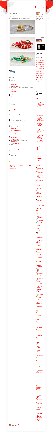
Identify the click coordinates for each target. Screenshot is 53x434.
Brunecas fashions (39, 268)
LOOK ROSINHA (39, 106)
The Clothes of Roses (39, 303)
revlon (40, 75)
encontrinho (42, 66)
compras (41, 64)
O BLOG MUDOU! (39, 373)
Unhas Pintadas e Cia (39, 240)
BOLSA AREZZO (39, 133)
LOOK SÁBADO (39, 136)
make (43, 70)
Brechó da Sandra (39, 261)
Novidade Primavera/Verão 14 (40, 299)
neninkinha (12, 143)
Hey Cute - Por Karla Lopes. (40, 227)
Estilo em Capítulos (39, 360)
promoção (37, 75)
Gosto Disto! (38, 174)
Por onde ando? (38, 165)
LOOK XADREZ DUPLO (39, 122)
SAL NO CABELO (39, 131)
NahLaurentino (38, 344)
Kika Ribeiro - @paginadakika (40, 211)
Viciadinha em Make (39, 386)
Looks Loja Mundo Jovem (39, 230)
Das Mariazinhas (39, 365)
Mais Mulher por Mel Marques (40, 291)
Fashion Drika (38, 199)
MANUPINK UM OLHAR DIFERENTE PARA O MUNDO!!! (39, 159)
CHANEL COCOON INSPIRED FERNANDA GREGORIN (40, 107)
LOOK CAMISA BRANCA (40, 105)
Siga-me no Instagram (39, 156)
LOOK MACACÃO (39, 119)
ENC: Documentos (39, 245)
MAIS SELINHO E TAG (39, 102)
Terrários (38, 213)
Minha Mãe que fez (39, 249)
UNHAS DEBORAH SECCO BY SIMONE (40, 109)
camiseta (41, 62)
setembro (38, 145)
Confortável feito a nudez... (39, 252)
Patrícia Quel (12, 130)
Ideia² (37, 232)
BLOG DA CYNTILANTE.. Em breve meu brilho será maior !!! (40, 358)
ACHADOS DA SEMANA (39, 257)
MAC (41, 70)
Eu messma (38, 350)
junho (38, 148)
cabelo (38, 62)
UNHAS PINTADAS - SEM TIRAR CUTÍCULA (40, 141)
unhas (37, 78)
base (43, 60)
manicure (37, 71)
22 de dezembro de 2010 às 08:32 (14, 133)
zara (39, 79)
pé (38, 73)
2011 (37, 99)
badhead (42, 60)
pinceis (40, 73)
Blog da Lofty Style (39, 410)
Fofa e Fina (12, 160)
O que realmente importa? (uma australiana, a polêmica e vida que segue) (40, 238)
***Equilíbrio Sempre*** (39, 167)
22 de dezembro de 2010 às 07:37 (14, 128)
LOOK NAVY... (38, 103)
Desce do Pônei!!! (39, 251)
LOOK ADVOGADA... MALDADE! (39, 125)
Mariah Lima (43, 71)
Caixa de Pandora (39, 389)
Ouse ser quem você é (39, 222)
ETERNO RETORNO (39, 387)
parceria (37, 73)
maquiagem (39, 71)
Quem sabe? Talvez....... (39, 330)
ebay (38, 66)
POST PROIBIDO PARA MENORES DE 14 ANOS (40, 117)
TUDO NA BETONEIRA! (39, 265)
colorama (37, 64)
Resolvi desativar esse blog (39, 327)
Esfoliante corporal (39, 315)
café (39, 62)
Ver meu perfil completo (38, 19)
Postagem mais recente (11, 165)
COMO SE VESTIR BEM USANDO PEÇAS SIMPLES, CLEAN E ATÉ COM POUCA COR (40, 206)
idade (36, 68)
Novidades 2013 (38, 319)
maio (38, 149)
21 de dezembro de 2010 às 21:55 (14, 84)
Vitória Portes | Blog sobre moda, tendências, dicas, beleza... (40, 413)
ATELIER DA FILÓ (39, 289)
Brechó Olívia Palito (39, 193)
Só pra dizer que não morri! (39, 335)
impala (43, 68)
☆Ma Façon (38, 242)
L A (11, 149)
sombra (43, 76)
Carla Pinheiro (41, 12)
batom (37, 61)
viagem (42, 78)
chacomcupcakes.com (39, 208)
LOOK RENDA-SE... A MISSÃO (40, 104)
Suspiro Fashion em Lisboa (39, 259)
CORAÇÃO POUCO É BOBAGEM (39, 138)
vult (36, 79)
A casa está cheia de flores (40, 217)
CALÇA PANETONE (39, 132)
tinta (43, 77)
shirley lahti (38, 409)
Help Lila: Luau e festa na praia (40, 355)
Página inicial (21, 165)
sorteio (37, 77)
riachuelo (42, 75)
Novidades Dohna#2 (39, 183)
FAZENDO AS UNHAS (39, 124)
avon (40, 60)
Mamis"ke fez (38, 419)
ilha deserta (39, 68)
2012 (37, 98)
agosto (38, 146)
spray (38, 77)
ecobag (40, 66)
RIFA (43, 75)
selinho (41, 76)
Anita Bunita (17, 16)
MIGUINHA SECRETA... (39, 128)
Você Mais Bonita (39, 321)
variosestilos (38, 270)
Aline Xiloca (38, 182)
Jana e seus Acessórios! (40, 215)
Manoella (12, 109)
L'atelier (38, 396)
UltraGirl (38, 420)
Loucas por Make (39, 407)
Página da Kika (38, 210)
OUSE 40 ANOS (38, 223)
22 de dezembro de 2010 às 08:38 (14, 137)
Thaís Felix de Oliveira (13, 135)
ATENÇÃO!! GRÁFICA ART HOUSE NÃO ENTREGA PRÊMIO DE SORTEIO (40, 287)
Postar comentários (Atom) (13, 166)
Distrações (38, 408)
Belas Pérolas (38, 388)
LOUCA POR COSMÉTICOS (40, 177)
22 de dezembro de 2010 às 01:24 (14, 122)
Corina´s (38, 415)
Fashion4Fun (38, 312)
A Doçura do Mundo (39, 337)
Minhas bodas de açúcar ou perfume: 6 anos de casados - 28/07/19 (40, 200)
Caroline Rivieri (12, 86)
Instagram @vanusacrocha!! (39, 306)
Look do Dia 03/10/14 (39, 263)
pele (39, 73)
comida (39, 64)
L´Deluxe (38, 342)
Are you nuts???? (39, 395)
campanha (43, 62)
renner (39, 75)
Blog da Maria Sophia (39, 234)
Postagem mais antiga (31, 165)
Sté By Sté (38, 310)
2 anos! (37, 361)
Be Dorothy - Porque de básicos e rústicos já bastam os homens (40, 399)
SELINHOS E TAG (39, 123)
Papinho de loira (39, 301)
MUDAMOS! (38, 340)
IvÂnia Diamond (39, 275)
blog (42, 61)
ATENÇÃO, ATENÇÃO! (39, 297)
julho (38, 147)
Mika (11, 93)
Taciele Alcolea (38, 347)
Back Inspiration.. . (39, 363)
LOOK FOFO (38, 129)
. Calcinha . (38, 203)
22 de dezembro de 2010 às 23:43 (14, 162)
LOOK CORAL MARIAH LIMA (40, 135)
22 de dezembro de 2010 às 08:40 (14, 141)
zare (40, 79)
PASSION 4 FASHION (39, 372)
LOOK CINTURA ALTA (39, 114)
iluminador (41, 68)
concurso (43, 64)
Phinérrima (38, 352)
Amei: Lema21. (38, 313)
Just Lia (38, 397)
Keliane (11, 124)
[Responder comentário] (18, 86)
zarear (41, 79)
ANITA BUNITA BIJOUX (39, 118)
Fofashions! (38, 190)
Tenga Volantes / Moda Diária (40, 180)
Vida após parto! (38, 225)
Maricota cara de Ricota (39, 202)
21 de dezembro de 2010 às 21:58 (14, 91)
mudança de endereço (39, 281)
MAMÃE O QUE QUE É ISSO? (40, 137)
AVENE (38, 60)
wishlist (38, 79)
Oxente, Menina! (39, 416)
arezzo (37, 60)
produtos (40, 74)
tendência (41, 77)
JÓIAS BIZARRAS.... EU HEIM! (40, 130)
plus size (42, 73)
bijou (12, 75)
